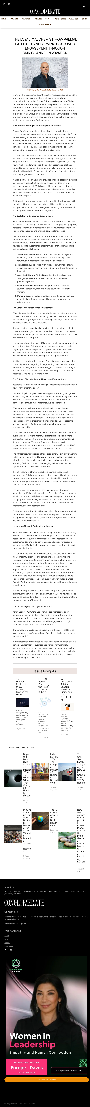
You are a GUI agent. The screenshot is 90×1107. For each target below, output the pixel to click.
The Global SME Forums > (47, 1080)
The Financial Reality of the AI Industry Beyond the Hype (22, 687)
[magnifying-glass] (83, 6)
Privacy (7, 943)
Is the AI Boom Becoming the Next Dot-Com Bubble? (43, 685)
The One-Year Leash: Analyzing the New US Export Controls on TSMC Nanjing (81, 768)
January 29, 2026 (53, 788)
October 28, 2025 (26, 857)
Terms (6, 939)
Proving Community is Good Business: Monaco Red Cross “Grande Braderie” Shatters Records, (27, 830)
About (6, 936)
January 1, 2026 (80, 788)
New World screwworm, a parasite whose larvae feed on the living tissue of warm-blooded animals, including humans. (81, 836)
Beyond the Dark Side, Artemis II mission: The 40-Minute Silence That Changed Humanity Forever (27, 775)
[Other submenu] (88, 18)
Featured (26, 19)
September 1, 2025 (54, 831)
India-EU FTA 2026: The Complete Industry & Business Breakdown (54, 768)
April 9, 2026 (25, 801)
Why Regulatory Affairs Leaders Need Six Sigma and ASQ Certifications (67, 689)
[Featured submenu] (30, 18)
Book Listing (8, 946)
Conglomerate (11, 1103)
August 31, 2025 (81, 870)
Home (3, 19)
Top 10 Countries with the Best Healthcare (54, 817)
